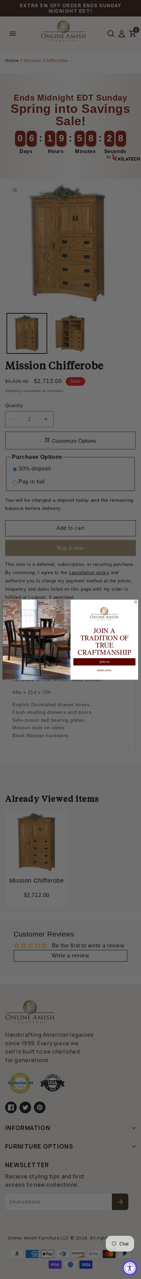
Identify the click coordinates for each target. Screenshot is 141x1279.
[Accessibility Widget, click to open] (130, 1268)
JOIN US (105, 661)
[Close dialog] (135, 602)
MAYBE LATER (104, 670)
